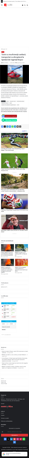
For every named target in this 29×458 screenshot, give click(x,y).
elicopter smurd (13, 101)
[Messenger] (10, 127)
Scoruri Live (3, 380)
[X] (5, 127)
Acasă (3, 49)
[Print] (20, 127)
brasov (7, 101)
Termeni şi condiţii (5, 418)
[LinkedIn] (7, 127)
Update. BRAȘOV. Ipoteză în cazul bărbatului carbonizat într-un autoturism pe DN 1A (7, 254)
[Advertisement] (14, 26)
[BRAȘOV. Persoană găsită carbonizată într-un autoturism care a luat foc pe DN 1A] (21, 262)
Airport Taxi (3, 382)
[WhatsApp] (12, 127)
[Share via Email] (18, 127)
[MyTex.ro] (8, 5)
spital (11, 103)
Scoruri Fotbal (4, 383)
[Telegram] (15, 127)
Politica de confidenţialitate (6, 421)
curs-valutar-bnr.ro (8, 334)
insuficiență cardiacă (20, 101)
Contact (2, 403)
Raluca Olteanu (5, 62)
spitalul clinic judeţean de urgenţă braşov (9, 104)
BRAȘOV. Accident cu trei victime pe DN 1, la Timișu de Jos (21, 254)
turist (18, 104)
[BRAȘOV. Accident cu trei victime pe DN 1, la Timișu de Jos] (21, 247)
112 (6, 49)
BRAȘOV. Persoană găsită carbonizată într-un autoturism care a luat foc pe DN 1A (21, 269)
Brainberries (15, 172)
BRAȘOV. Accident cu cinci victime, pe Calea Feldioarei (14, 354)
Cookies (2, 415)
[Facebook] (2, 127)
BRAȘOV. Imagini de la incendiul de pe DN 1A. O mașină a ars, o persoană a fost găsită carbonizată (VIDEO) (6, 270)
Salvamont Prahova (5, 103)
